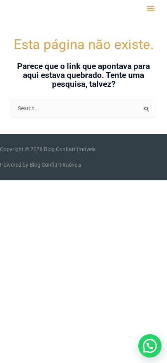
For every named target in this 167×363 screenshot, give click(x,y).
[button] (150, 346)
